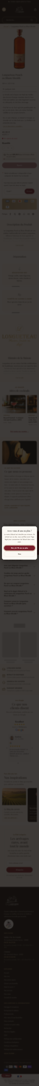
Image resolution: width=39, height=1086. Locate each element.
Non (19, 554)
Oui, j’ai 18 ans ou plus (19, 548)
